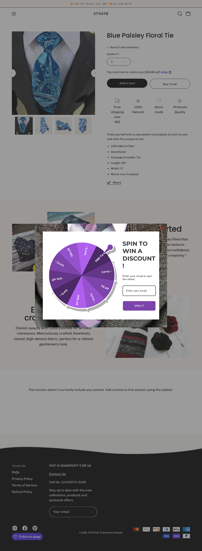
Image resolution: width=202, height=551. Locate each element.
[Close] (162, 228)
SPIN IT (139, 305)
